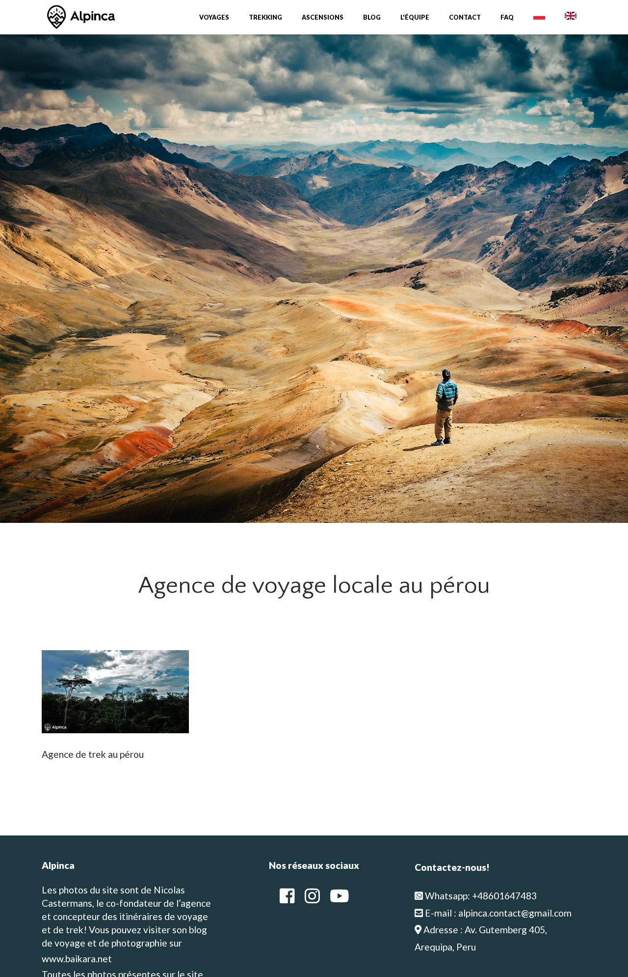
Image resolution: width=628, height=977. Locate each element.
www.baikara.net (77, 958)
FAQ (507, 17)
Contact (465, 17)
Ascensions (322, 17)
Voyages (214, 17)
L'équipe (414, 17)
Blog (372, 17)
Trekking (265, 17)
